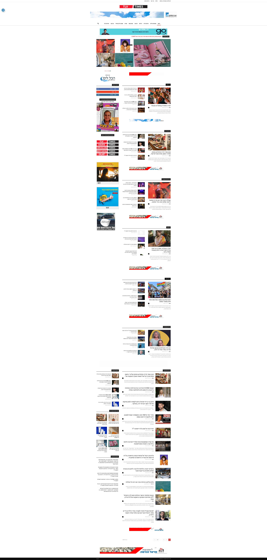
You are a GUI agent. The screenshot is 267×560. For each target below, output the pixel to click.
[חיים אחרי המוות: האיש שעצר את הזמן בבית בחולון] (141, 206)
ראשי (159, 23)
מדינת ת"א (146, 23)
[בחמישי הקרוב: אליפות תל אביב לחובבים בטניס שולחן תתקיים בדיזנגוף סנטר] (163, 473)
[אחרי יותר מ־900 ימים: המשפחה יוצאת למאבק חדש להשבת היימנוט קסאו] (141, 150)
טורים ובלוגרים (167, 327)
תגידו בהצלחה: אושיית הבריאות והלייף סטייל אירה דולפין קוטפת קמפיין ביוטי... (161, 250)
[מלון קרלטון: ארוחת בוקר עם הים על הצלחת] (124, 60)
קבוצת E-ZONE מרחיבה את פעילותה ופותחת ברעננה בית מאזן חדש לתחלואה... (130, 136)
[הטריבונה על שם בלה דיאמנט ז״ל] (141, 157)
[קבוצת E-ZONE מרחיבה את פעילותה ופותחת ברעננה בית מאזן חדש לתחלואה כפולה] (141, 136)
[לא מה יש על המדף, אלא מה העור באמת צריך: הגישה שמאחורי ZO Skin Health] (115, 404)
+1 (97, 91)
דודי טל (152, 483)
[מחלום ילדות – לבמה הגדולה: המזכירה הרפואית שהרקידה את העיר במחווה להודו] (141, 184)
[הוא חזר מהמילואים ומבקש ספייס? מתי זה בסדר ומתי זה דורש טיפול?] (159, 338)
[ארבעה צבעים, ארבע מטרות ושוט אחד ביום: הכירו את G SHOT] (113, 430)
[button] (98, 23)
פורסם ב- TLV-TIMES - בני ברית (112, 479)
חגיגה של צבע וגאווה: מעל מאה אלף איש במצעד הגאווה (160, 300)
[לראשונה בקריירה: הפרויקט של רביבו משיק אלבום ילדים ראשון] (141, 199)
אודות (156, 1)
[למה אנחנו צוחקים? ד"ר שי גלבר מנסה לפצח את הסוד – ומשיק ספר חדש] (141, 332)
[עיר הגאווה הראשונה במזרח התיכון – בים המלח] (141, 290)
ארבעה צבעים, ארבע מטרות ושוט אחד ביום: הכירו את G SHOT (114, 436)
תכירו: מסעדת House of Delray (161, 106)
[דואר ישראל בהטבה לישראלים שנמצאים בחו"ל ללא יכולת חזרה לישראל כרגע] (141, 252)
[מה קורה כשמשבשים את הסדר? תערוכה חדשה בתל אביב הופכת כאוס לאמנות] (163, 446)
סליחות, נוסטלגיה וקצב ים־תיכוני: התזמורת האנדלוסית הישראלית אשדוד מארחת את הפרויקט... (129, 192)
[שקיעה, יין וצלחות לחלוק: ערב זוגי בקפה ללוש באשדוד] (141, 96)
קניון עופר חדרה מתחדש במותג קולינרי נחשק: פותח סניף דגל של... (160, 153)
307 (157, 539)
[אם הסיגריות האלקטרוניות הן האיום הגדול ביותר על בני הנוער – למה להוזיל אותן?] (141, 352)
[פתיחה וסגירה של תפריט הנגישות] (3, 10)
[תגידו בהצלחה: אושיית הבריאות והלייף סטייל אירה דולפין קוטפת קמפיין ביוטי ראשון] (159, 238)
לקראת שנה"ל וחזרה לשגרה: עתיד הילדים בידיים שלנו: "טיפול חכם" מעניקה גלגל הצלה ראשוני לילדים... (138, 513)
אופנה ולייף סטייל (119, 23)
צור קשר (152, 1)
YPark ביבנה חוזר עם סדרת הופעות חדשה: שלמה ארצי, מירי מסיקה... (160, 201)
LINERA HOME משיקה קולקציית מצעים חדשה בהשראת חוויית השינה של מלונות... (104, 396)
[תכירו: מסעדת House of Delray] (159, 96)
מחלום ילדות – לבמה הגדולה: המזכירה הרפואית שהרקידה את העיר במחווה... (130, 184)
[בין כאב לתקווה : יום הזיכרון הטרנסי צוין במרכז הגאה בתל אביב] (141, 297)
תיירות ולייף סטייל (166, 179)
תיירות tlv (106, 23)
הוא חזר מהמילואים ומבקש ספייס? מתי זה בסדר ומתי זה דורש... (160, 349)
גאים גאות (131, 23)
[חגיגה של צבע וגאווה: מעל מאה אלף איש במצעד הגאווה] (159, 290)
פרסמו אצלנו (146, 1)
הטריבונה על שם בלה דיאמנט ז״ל (130, 155)
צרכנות (112, 23)
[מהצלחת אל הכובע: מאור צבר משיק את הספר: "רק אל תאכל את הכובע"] (152, 55)
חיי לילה (168, 84)
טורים (126, 23)
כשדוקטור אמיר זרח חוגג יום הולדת (130, 244)
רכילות (140, 23)
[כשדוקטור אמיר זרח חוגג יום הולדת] (141, 246)
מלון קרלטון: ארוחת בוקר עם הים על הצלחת (140, 482)
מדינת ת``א (167, 131)
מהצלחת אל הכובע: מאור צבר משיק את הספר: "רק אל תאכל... (114, 449)
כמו (98, 88)
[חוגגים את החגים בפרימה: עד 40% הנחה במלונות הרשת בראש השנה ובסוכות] (105, 60)
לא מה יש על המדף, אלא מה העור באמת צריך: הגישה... (102, 436)
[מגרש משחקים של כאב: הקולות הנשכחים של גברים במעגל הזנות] (141, 304)
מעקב (98, 94)
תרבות (136, 23)
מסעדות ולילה (153, 23)
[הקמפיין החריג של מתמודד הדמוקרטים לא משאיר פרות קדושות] (141, 339)
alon (168, 65)
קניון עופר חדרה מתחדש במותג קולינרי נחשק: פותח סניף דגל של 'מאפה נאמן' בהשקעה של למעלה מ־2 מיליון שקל (134, 36)
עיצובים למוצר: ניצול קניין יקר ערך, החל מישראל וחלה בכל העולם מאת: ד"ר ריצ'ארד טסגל (108, 462)
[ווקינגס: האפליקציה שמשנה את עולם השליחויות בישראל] (113, 417)
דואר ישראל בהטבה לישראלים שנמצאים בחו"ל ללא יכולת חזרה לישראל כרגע (131, 252)
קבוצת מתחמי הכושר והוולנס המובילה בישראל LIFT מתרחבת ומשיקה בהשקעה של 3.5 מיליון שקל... (139, 497)
